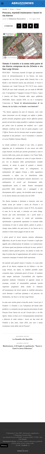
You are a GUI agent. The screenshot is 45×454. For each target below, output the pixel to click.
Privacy (4, 445)
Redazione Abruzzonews (17, 19)
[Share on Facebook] (19, 25)
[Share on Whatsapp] (36, 25)
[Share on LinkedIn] (30, 25)
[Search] (42, 3)
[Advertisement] (22, 388)
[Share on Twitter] (24, 25)
